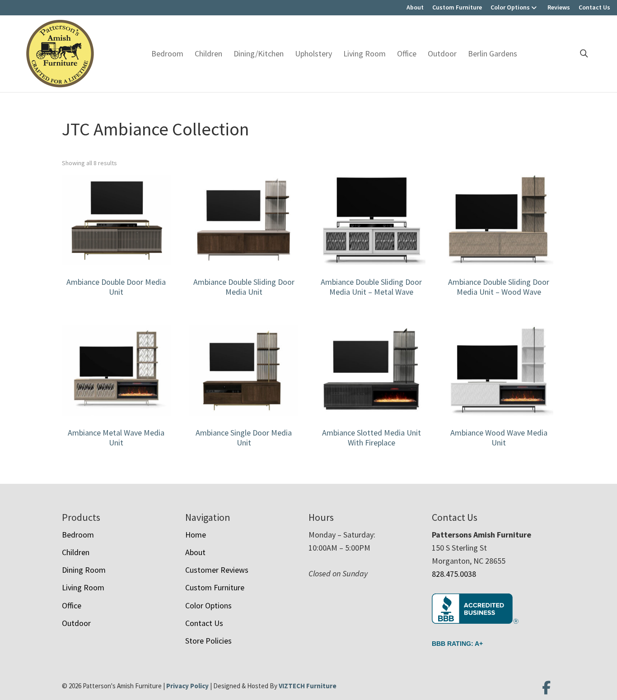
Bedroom (167, 53)
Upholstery (313, 53)
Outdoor (442, 53)
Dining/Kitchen (259, 53)
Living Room (364, 53)
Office (406, 53)
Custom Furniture (457, 7)
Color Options (510, 7)
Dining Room (84, 570)
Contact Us (594, 7)
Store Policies (208, 640)
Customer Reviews (216, 570)
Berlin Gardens (492, 53)
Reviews (558, 7)
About (415, 7)
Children (208, 53)
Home (195, 534)
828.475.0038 (454, 574)
